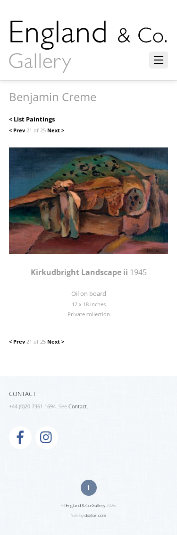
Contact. (78, 406)
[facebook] (20, 437)
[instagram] (46, 437)
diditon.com (95, 515)
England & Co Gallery (85, 505)
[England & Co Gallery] (89, 63)
